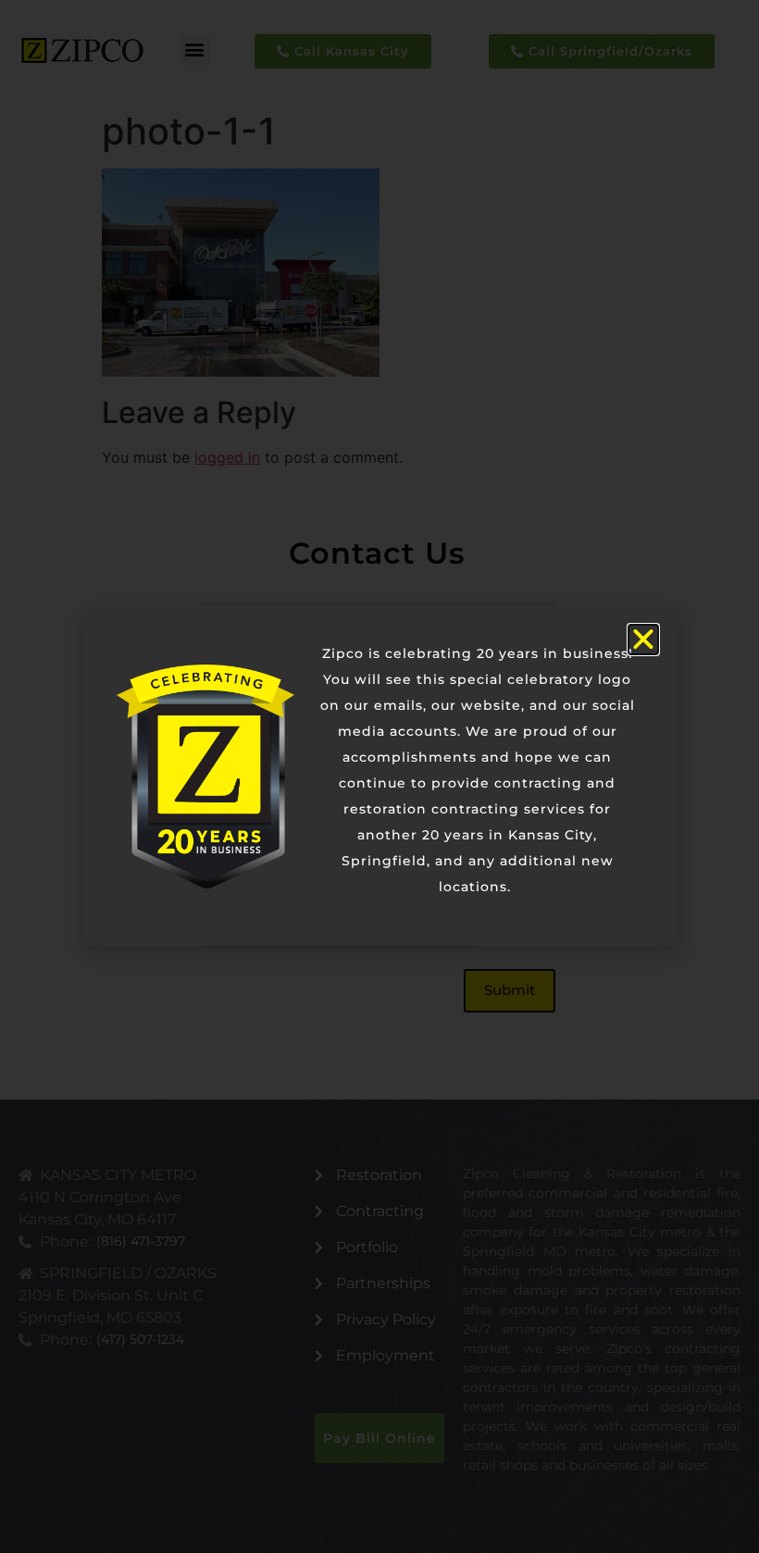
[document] (379, 776)
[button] (643, 639)
